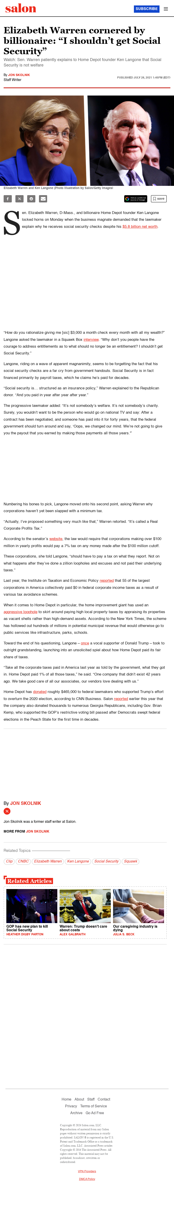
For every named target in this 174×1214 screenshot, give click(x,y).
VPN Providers (87, 1171)
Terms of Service (93, 1106)
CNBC (23, 861)
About (79, 1099)
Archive (76, 1113)
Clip (9, 861)
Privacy (71, 1106)
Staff (90, 1099)
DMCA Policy (87, 1179)
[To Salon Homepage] (20, 7)
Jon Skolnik (19, 75)
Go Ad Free (95, 1113)
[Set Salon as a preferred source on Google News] (135, 198)
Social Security (106, 861)
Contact (104, 1099)
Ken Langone (78, 861)
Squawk (130, 861)
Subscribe (147, 9)
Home (66, 1099)
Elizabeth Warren (48, 861)
